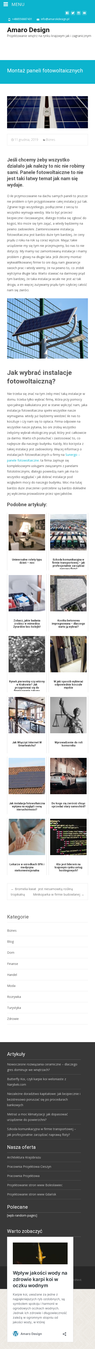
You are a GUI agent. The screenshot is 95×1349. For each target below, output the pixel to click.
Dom (10, 952)
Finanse (12, 964)
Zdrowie (13, 1019)
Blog (10, 941)
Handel (12, 975)
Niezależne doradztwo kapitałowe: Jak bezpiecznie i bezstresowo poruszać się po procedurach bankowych (43, 1099)
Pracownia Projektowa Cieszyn (29, 1166)
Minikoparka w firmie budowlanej (58, 894)
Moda (11, 986)
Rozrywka (14, 997)
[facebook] (67, 15)
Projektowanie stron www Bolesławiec (35, 1185)
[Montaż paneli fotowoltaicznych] (47, 112)
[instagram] (78, 15)
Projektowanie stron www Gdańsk (31, 1194)
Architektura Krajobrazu (24, 1157)
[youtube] (84, 15)
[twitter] (73, 15)
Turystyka (14, 1008)
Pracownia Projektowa (23, 1176)
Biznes (50, 139)
